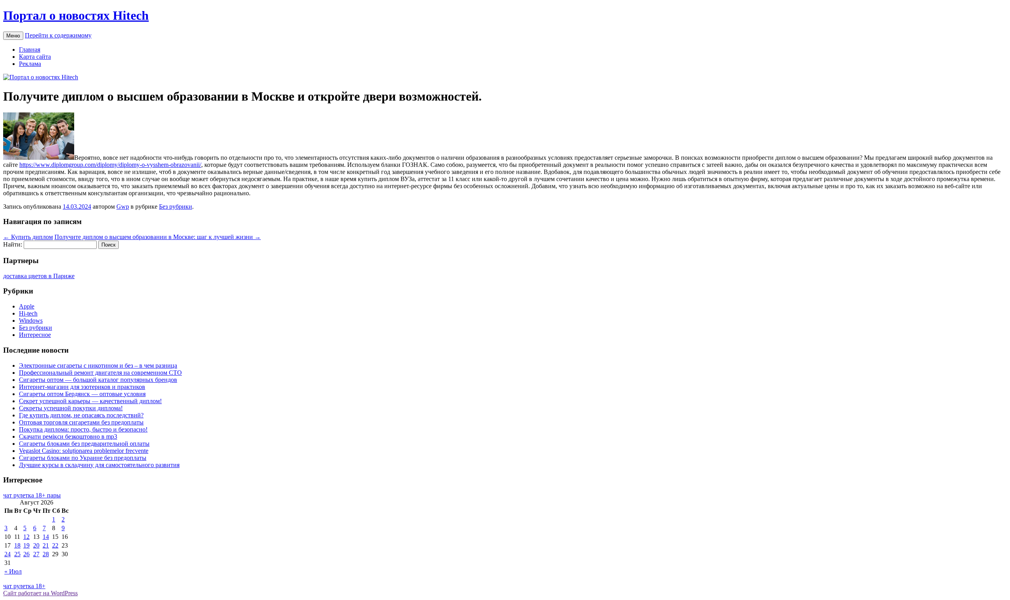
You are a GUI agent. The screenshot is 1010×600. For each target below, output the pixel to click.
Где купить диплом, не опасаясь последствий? (81, 415)
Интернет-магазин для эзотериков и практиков (82, 386)
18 (17, 545)
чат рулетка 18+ (24, 586)
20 (36, 545)
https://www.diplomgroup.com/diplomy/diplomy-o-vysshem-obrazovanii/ (110, 164)
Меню (13, 36)
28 (46, 554)
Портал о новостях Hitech (76, 15)
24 (7, 554)
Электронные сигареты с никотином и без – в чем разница (98, 365)
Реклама (30, 63)
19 (26, 545)
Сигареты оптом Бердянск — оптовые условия (82, 394)
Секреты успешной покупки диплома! (71, 408)
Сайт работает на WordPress (40, 593)
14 (46, 536)
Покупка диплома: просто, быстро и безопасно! (83, 429)
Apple (26, 306)
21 (46, 545)
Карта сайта (35, 56)
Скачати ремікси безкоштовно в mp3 (68, 436)
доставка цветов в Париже (39, 276)
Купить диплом (28, 237)
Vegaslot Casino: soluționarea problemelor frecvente (83, 450)
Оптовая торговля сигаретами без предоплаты (81, 422)
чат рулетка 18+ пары (32, 495)
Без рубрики (175, 206)
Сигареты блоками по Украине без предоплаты (82, 457)
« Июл (13, 571)
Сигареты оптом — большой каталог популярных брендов (98, 379)
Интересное (35, 334)
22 (55, 545)
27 (36, 554)
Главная (29, 49)
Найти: (12, 244)
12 (26, 536)
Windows (31, 320)
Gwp (122, 206)
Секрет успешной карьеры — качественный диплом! (90, 401)
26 (26, 554)
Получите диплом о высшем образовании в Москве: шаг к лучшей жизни (157, 237)
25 (17, 554)
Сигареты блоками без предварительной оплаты (84, 443)
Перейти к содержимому (58, 35)
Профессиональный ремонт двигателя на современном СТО (100, 372)
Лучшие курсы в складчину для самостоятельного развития (99, 465)
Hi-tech (28, 313)
